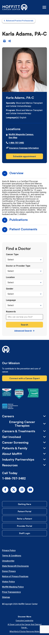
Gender (9, 288)
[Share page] (9, 41)
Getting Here (24, 504)
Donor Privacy (9, 571)
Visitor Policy (8, 581)
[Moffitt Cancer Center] (15, 7)
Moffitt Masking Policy (13, 587)
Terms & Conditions (11, 555)
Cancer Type (12, 254)
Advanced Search (23, 331)
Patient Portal (24, 511)
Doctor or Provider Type (18, 266)
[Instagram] (22, 490)
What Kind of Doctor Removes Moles (24, 631)
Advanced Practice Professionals (19, 21)
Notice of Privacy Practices (15, 576)
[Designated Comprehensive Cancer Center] (6, 394)
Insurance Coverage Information (24, 148)
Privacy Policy (9, 550)
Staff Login (24, 533)
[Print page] (4, 41)
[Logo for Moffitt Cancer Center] (24, 350)
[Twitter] (13, 490)
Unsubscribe (8, 561)
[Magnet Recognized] (33, 394)
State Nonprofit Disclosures (15, 566)
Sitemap (6, 597)
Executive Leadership (24, 621)
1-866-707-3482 (16, 143)
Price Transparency (11, 592)
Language (11, 300)
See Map (13, 137)
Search (24, 324)
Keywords (11, 311)
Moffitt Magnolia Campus (21, 134)
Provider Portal (24, 526)
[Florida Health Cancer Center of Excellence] (19, 394)
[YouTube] (30, 490)
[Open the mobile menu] (44, 7)
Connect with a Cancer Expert (24, 378)
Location (10, 277)
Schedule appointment (24, 156)
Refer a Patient (24, 518)
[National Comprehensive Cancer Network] (10, 406)
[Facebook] (5, 490)
